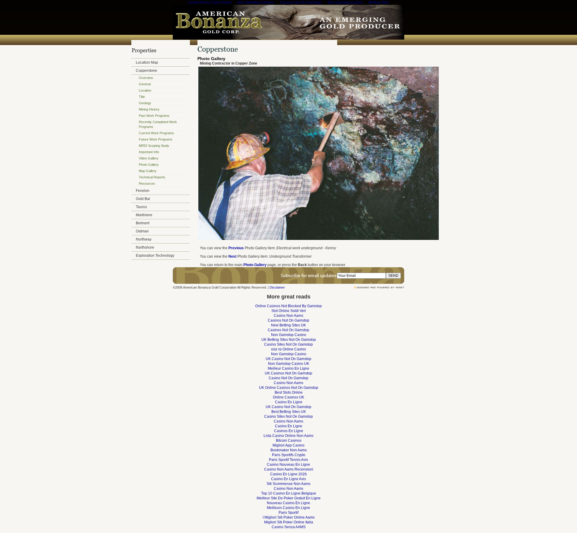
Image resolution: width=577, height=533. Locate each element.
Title (142, 96)
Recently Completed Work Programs (158, 124)
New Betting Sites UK (288, 325)
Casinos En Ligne (288, 431)
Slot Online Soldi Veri (288, 311)
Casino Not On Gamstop (288, 378)
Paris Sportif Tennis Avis (288, 460)
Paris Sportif (288, 512)
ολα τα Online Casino (288, 349)
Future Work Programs (155, 139)
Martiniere (144, 215)
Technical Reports (152, 177)
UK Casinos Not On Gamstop (288, 373)
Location (145, 90)
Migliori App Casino (288, 445)
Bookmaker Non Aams (288, 450)
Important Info (149, 152)
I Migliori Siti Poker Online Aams (289, 517)
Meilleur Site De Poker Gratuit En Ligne (289, 498)
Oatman (142, 231)
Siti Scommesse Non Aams (288, 484)
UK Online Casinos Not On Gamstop (288, 388)
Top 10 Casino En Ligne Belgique (288, 493)
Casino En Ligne (288, 402)
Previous (236, 248)
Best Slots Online (289, 392)
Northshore (145, 247)
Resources (147, 183)
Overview (146, 78)
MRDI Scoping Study (154, 145)
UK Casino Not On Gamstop (288, 359)
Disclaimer (277, 287)
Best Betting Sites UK (288, 412)
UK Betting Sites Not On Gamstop (288, 340)
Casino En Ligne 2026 (288, 474)
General (145, 84)
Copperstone (146, 70)
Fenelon (142, 191)
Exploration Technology (155, 255)
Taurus (141, 207)
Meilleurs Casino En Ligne (288, 508)
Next (232, 256)
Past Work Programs (154, 115)
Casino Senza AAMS (289, 527)
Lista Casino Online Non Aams (288, 436)
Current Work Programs (156, 133)
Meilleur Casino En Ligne (288, 368)
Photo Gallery (149, 164)
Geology (145, 103)
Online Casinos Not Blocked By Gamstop (288, 306)
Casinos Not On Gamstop (288, 320)
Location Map (147, 62)
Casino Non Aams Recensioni (288, 469)
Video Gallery (148, 158)
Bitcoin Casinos (288, 440)
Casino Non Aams (288, 315)
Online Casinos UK (288, 397)
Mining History (149, 109)
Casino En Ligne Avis (288, 479)
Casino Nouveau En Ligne (288, 464)
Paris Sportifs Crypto (288, 455)
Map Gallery (148, 171)
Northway (143, 239)
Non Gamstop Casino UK (288, 364)
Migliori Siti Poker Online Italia (288, 522)
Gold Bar (143, 199)
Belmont (142, 223)
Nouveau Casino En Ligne (288, 503)
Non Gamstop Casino (288, 335)
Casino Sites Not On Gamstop (288, 344)
